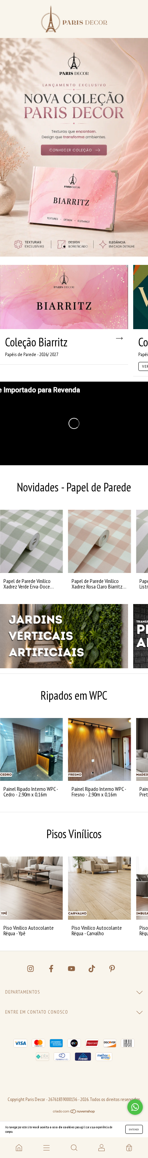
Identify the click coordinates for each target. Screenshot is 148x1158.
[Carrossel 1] (74, 147)
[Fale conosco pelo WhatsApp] (135, 1107)
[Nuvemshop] (74, 1111)
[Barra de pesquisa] (74, 1147)
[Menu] (46, 1147)
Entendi (134, 1129)
